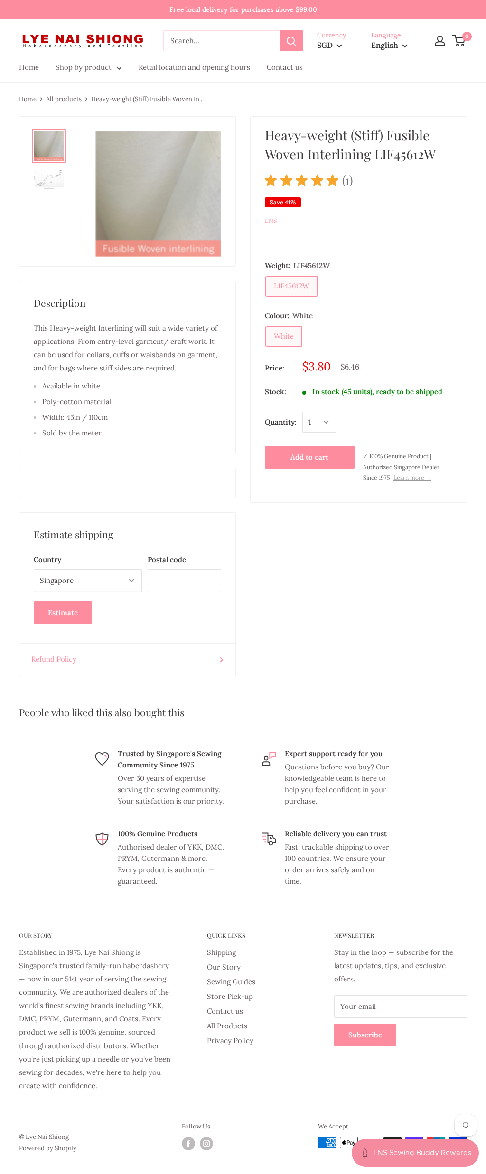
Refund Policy (53, 659)
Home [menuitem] (29, 67)
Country (47, 559)
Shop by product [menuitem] (84, 67)
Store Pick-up (230, 996)
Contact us (225, 1011)
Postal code (167, 559)
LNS (271, 221)
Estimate (63, 612)
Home (28, 99)
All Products (227, 1025)
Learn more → (412, 477)
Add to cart (309, 457)
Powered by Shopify (47, 1148)
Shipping (221, 952)
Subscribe (365, 1034)
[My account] (440, 41)
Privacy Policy (230, 1040)
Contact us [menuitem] (285, 67)
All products (64, 99)
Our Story (224, 966)
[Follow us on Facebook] (188, 1143)
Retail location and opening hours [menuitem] (194, 67)
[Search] (291, 40)
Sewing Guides (231, 981)
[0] (459, 40)
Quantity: (281, 421)
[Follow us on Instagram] (206, 1143)
